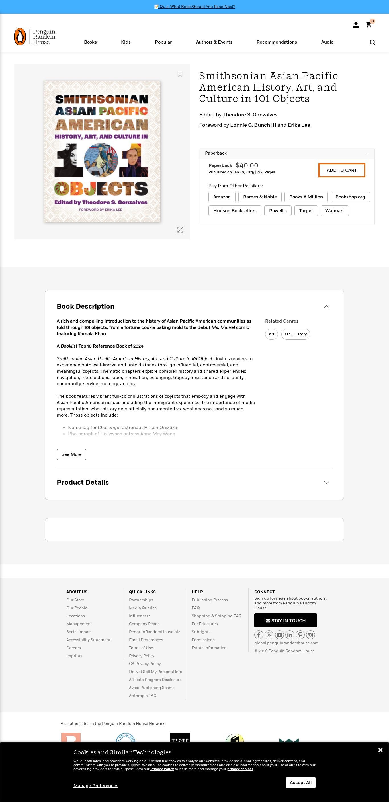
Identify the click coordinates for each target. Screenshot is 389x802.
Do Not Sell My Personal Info (155, 671)
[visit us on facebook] (258, 634)
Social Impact (79, 632)
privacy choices (240, 769)
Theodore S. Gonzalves (250, 115)
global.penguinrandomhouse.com (286, 643)
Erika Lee (299, 125)
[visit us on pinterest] (300, 634)
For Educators (205, 624)
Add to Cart (342, 170)
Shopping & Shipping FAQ (217, 616)
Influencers (139, 616)
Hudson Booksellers (235, 211)
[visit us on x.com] (269, 634)
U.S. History (296, 334)
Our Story (75, 600)
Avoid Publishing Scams (152, 687)
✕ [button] (380, 751)
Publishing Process (210, 600)
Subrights (201, 632)
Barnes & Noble (260, 197)
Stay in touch (288, 621)
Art (271, 334)
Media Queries (143, 608)
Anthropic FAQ (143, 695)
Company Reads (144, 624)
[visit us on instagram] (310, 634)
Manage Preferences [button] (95, 785)
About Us (76, 592)
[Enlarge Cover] (180, 230)
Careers (73, 648)
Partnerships (141, 600)
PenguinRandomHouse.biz (154, 632)
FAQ (196, 608)
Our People (76, 608)
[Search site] (372, 42)
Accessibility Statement (88, 640)
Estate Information (209, 648)
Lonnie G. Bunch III (253, 125)
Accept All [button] (301, 783)
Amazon (222, 197)
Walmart (334, 211)
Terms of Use (141, 648)
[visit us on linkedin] (289, 634)
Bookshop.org (350, 197)
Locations (75, 616)
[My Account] (356, 23)
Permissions (203, 640)
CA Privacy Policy (145, 663)
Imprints (74, 656)
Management (79, 624)
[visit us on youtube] (279, 634)
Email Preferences (146, 640)
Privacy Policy (141, 656)
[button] (90, 41)
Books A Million (306, 197)
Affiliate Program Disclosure (155, 679)
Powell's (278, 211)
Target (306, 211)
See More (72, 454)
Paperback (287, 153)
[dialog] (194, 772)
